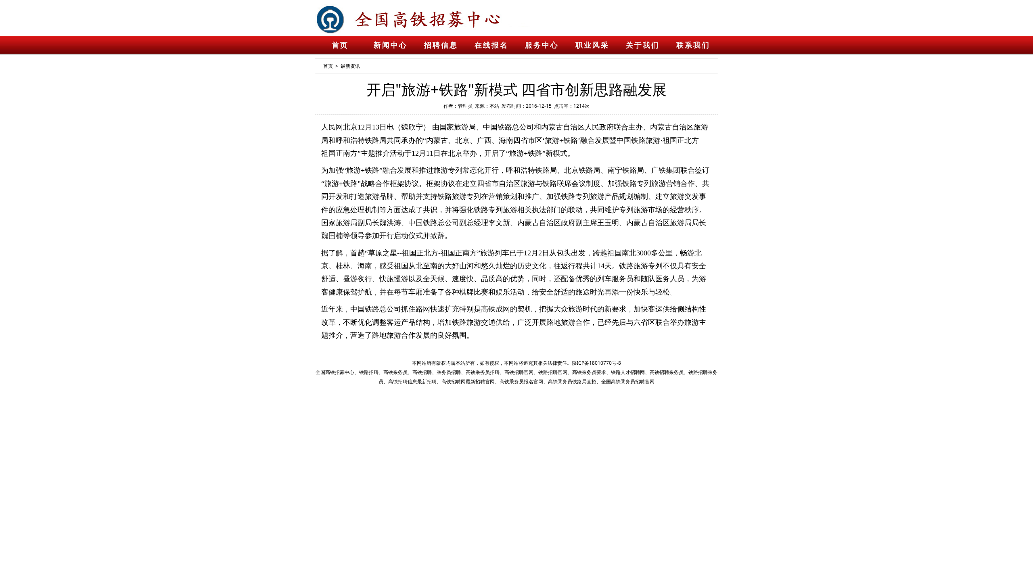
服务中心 (542, 45)
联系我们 (693, 45)
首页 (340, 45)
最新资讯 (350, 66)
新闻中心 (391, 45)
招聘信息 (441, 45)
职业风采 (592, 45)
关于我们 (643, 45)
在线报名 (491, 45)
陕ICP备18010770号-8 (596, 362)
